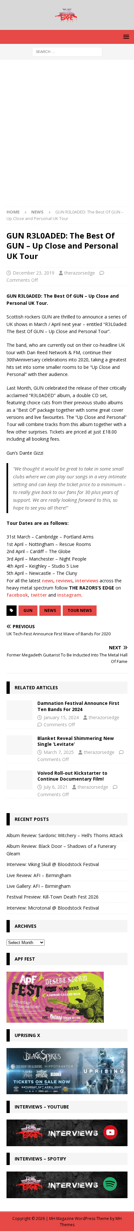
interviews (86, 580)
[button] (125, 37)
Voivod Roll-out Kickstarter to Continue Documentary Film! (72, 776)
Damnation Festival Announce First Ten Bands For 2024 (78, 706)
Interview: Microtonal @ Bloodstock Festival (53, 908)
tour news (80, 610)
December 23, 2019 (33, 273)
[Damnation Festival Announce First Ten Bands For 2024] (20, 710)
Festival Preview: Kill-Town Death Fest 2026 (53, 897)
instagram (69, 595)
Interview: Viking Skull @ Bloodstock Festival (53, 864)
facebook (17, 595)
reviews (64, 580)
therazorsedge (79, 273)
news (47, 580)
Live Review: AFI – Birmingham (39, 875)
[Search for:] (67, 51)
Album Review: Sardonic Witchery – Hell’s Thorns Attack (65, 835)
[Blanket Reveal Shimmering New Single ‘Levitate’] (20, 745)
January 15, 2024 (61, 717)
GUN (28, 610)
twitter (39, 595)
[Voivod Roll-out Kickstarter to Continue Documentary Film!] (20, 780)
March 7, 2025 (59, 752)
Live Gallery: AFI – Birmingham (39, 886)
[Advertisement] (67, 136)
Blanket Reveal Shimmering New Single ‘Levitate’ (75, 741)
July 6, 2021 (56, 787)
